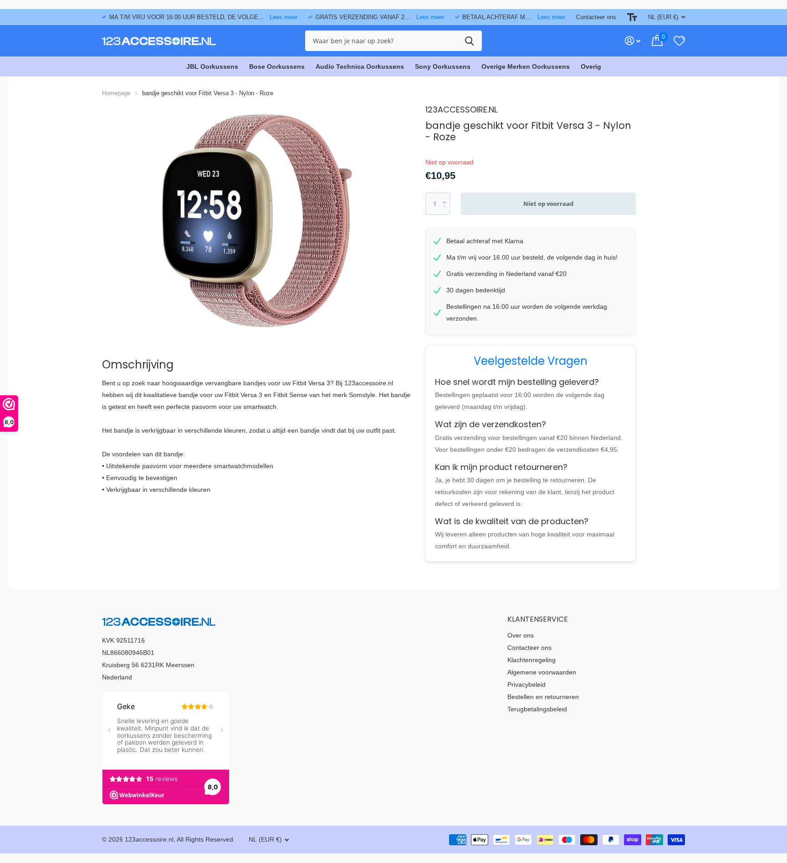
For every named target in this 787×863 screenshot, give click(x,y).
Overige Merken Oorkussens (525, 66)
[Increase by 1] (447, 196)
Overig (591, 66)
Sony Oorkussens (442, 66)
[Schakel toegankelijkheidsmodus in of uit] (632, 17)
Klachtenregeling (531, 660)
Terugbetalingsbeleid (537, 709)
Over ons (520, 635)
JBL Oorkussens (212, 66)
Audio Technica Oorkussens (360, 66)
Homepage (116, 93)
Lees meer (283, 17)
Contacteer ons (596, 17)
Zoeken (469, 41)
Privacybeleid (526, 684)
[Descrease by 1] (447, 212)
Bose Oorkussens (277, 66)
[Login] (633, 41)
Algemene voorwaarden (541, 672)
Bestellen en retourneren (543, 696)
